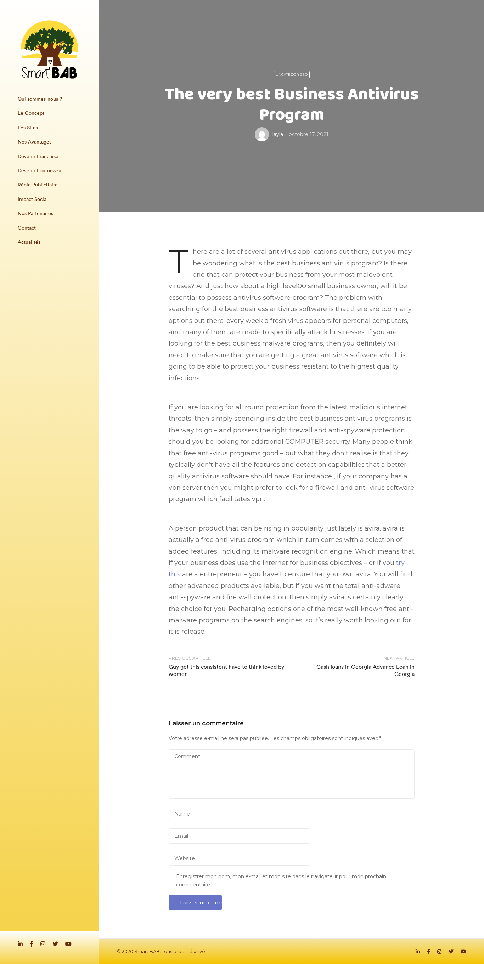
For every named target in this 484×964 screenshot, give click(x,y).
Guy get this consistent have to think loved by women (226, 670)
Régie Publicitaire (38, 184)
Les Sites (28, 127)
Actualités (29, 242)
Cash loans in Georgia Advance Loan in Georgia (365, 670)
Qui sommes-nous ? (40, 99)
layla (277, 134)
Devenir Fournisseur (40, 170)
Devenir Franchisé (38, 156)
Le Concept (31, 113)
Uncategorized (292, 74)
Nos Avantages (34, 142)
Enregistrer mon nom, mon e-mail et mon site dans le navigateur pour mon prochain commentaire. (281, 880)
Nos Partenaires (35, 213)
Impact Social (33, 199)
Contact (27, 228)
